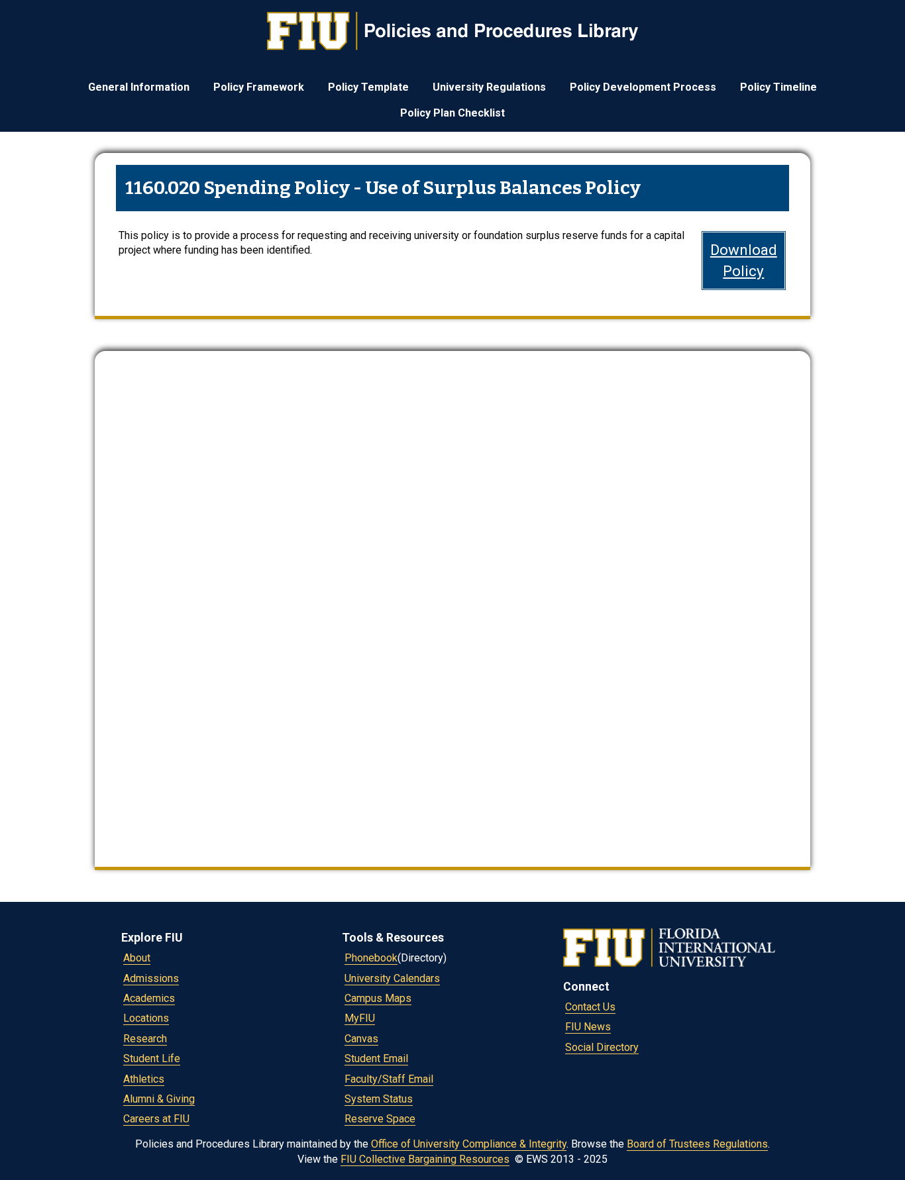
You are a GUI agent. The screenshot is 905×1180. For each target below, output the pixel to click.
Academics (149, 998)
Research (145, 1038)
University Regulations (489, 87)
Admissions (151, 978)
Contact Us (590, 1007)
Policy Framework (258, 87)
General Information (138, 87)
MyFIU (360, 1018)
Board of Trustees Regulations (697, 1144)
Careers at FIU (156, 1118)
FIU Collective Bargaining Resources (425, 1159)
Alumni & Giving (159, 1099)
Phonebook (371, 958)
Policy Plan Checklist (452, 113)
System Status (379, 1099)
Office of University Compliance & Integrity (468, 1144)
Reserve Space (380, 1118)
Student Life (151, 1058)
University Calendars (392, 978)
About (136, 958)
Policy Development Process (643, 87)
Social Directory (602, 1047)
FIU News (588, 1026)
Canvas (361, 1038)
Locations (146, 1018)
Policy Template (368, 87)
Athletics (143, 1079)
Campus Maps (378, 998)
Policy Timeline (778, 87)
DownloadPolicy (743, 260)
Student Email (376, 1058)
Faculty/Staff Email (389, 1079)
